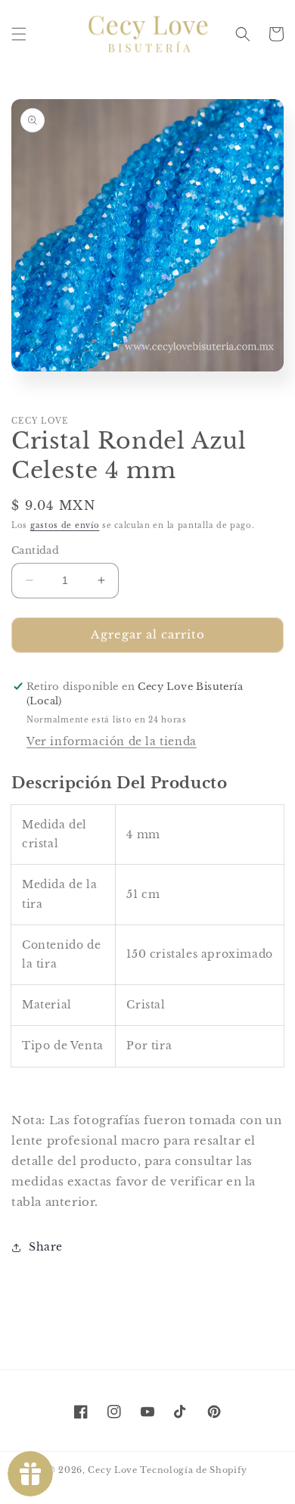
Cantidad (35, 550)
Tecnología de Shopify (193, 1470)
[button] (19, 34)
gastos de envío (65, 525)
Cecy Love (112, 1470)
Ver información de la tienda (111, 741)
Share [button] (46, 1247)
